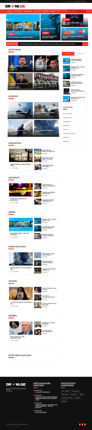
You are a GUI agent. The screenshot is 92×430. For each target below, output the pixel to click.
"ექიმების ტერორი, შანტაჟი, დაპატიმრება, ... (48, 323)
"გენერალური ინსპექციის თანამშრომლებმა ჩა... (48, 200)
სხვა (58, 11)
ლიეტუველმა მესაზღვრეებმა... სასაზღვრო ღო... (49, 269)
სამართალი (37, 11)
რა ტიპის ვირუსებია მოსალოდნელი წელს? (47, 331)
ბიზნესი (53, 11)
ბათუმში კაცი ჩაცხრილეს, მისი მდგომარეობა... (18, 199)
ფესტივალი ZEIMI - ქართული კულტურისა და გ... (49, 220)
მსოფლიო (46, 11)
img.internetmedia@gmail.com (18, 389)
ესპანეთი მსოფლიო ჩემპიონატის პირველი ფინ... (48, 151)
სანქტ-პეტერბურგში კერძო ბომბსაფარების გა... (48, 254)
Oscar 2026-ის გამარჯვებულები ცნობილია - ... (49, 296)
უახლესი (68, 53)
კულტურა (66, 137)
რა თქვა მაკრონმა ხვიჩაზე (42, 392)
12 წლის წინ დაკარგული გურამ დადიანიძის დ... (43, 66)
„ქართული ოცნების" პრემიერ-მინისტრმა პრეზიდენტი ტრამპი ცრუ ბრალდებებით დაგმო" (46, 398)
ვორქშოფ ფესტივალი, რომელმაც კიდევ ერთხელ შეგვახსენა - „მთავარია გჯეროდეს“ (46, 406)
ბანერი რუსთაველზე (40, 412)
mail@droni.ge (25, 1)
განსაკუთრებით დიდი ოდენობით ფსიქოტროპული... (49, 185)
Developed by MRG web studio (13, 426)
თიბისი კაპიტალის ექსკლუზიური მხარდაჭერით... (78, 90)
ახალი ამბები (18, 11)
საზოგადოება (28, 11)
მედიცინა (66, 141)
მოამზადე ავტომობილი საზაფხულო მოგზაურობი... (48, 235)
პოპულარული (80, 53)
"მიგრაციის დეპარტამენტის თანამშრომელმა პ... (48, 193)
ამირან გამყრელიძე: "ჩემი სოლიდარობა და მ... (17, 337)
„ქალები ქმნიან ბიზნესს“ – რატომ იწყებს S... (48, 166)
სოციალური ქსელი (69, 133)
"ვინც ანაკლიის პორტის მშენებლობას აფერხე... (47, 158)
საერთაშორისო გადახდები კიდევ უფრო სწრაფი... (48, 227)
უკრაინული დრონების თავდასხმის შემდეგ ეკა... (48, 262)
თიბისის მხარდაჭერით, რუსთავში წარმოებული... (77, 60)
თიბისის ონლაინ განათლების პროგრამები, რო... (78, 98)
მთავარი (9, 11)
